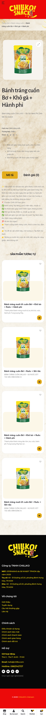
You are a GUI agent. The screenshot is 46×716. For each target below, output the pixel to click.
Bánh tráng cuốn (17, 23)
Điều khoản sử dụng (11, 629)
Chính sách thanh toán (12, 635)
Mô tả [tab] (9, 175)
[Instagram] (17, 671)
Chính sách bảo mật (10, 632)
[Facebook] (3, 671)
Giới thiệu (6, 602)
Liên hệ (5, 611)
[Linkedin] (12, 671)
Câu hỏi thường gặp (10, 608)
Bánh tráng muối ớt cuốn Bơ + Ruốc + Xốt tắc (22, 503)
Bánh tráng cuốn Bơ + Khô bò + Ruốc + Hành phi (22, 436)
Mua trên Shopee (39, 317)
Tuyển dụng (7, 605)
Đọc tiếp (39, 381)
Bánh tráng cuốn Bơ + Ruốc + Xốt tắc (22, 371)
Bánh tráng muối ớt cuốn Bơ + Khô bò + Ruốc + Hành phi (22, 305)
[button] (38, 44)
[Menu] (10, 2)
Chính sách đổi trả (10, 641)
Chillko (13, 131)
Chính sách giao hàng (11, 638)
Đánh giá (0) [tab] (31, 175)
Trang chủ (5, 23)
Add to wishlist (40, 263)
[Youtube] (8, 671)
